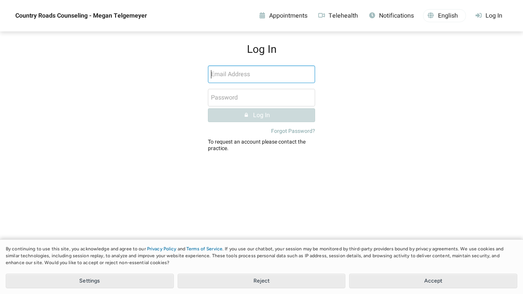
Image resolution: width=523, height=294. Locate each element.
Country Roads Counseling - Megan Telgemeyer (81, 15)
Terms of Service (204, 249)
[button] (444, 15)
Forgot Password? (293, 131)
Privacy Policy (162, 249)
